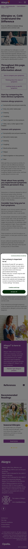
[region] (14, 275)
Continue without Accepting (18, 255)
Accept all (14, 291)
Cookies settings (14, 287)
